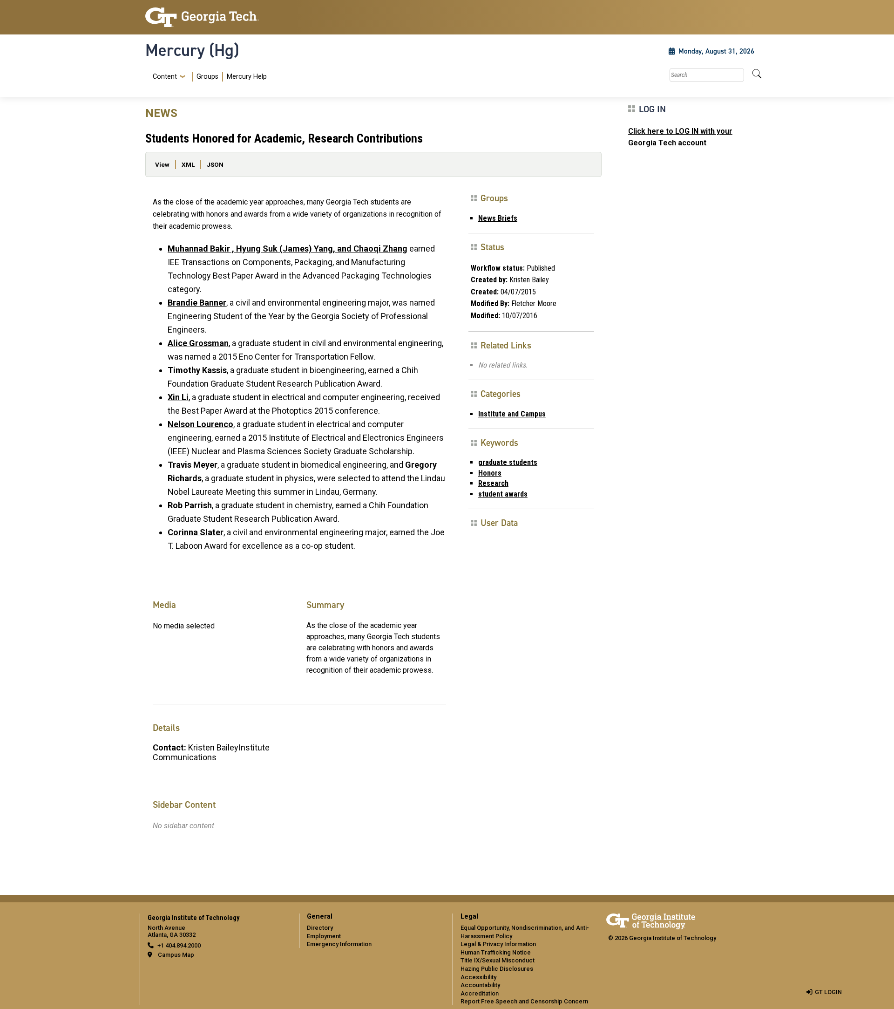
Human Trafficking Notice (496, 952)
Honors (489, 473)
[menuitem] (208, 76)
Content (165, 77)
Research (493, 483)
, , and (287, 248)
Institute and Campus (512, 413)
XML (188, 164)
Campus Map (176, 954)
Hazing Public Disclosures (497, 968)
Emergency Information (339, 944)
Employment (324, 936)
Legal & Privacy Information (498, 944)
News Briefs (497, 218)
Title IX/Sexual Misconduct (498, 960)
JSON (215, 164)
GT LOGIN (828, 992)
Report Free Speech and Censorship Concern (524, 1001)
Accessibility (478, 977)
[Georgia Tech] (216, 17)
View (162, 164)
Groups (207, 77)
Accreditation (480, 993)
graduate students (507, 462)
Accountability (480, 985)
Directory (320, 927)
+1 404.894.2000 (179, 945)
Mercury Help (247, 77)
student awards (503, 494)
